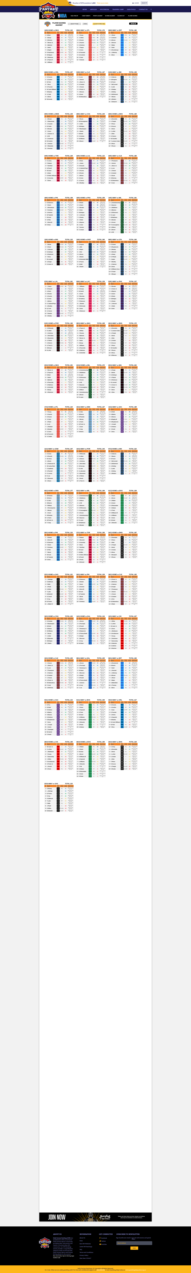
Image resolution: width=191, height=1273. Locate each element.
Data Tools (131, 9)
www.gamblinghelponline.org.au (135, 1270)
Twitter (103, 1241)
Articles (93, 9)
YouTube (104, 1244)
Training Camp (118, 9)
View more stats (102, 3)
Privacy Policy (84, 1255)
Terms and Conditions (86, 1252)
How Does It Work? (85, 1258)
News (85, 9)
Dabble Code (56, 1257)
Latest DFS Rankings (86, 1246)
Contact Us (143, 9)
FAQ (81, 1249)
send (134, 1248)
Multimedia (104, 9)
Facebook (104, 1238)
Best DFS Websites (85, 1244)
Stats (81, 1241)
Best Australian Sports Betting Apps (63, 1256)
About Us (82, 1238)
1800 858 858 (101, 1270)
